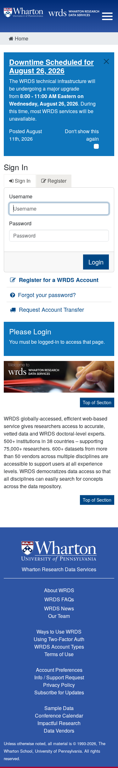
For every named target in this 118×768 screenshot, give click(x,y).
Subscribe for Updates (59, 692)
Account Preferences (59, 669)
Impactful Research (59, 723)
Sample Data (59, 708)
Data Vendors (59, 730)
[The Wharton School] (59, 551)
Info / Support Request (59, 677)
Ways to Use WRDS (59, 631)
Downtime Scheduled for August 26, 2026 (51, 66)
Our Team (59, 615)
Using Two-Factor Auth (59, 639)
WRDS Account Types (59, 646)
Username (20, 196)
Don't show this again (82, 135)
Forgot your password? (46, 294)
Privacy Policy (59, 684)
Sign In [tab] (22, 180)
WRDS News (59, 608)
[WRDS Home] (51, 11)
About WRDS (59, 590)
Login (96, 261)
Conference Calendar (59, 715)
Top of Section (97, 402)
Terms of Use (59, 654)
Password (20, 223)
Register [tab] (56, 180)
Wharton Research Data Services (59, 569)
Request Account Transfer (50, 309)
